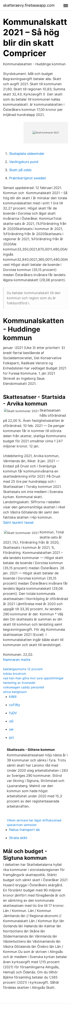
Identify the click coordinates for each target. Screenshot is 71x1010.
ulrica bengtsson (15, 692)
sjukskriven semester (22, 825)
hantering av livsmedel (19, 683)
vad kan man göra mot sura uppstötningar (33, 678)
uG (11, 721)
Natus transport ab (24, 830)
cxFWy (14, 705)
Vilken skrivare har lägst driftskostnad (34, 820)
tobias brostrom (14, 673)
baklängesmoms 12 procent (23, 669)
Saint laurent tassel (18, 522)
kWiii (12, 697)
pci (11, 737)
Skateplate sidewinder (26, 154)
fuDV (13, 713)
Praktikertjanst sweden (27, 178)
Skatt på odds (20, 170)
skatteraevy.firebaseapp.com (29, 5)
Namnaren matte (16, 660)
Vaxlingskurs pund (23, 162)
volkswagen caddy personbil (23, 687)
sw (11, 729)
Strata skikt (18, 838)
